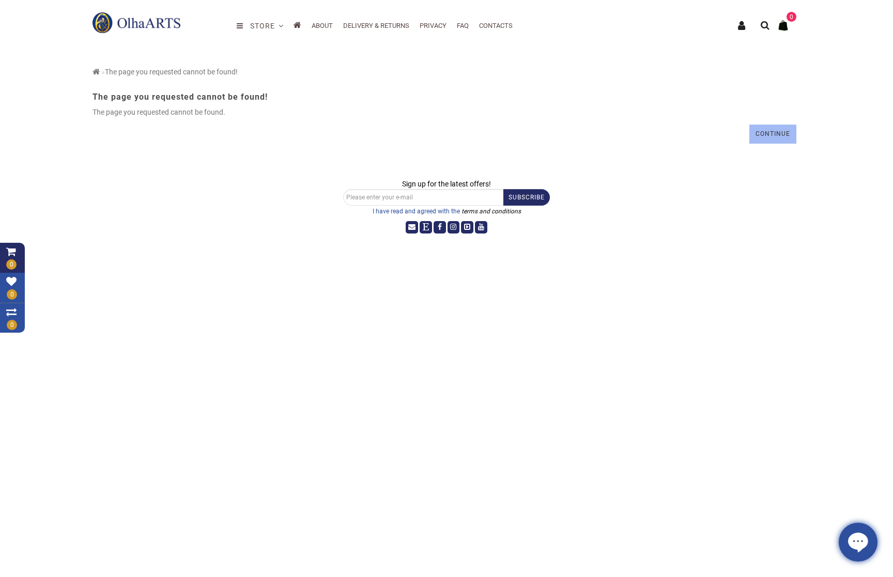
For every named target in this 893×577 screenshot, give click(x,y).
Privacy (433, 25)
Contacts (496, 25)
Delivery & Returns (376, 25)
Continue (773, 133)
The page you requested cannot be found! (171, 72)
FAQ (463, 25)
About (322, 25)
